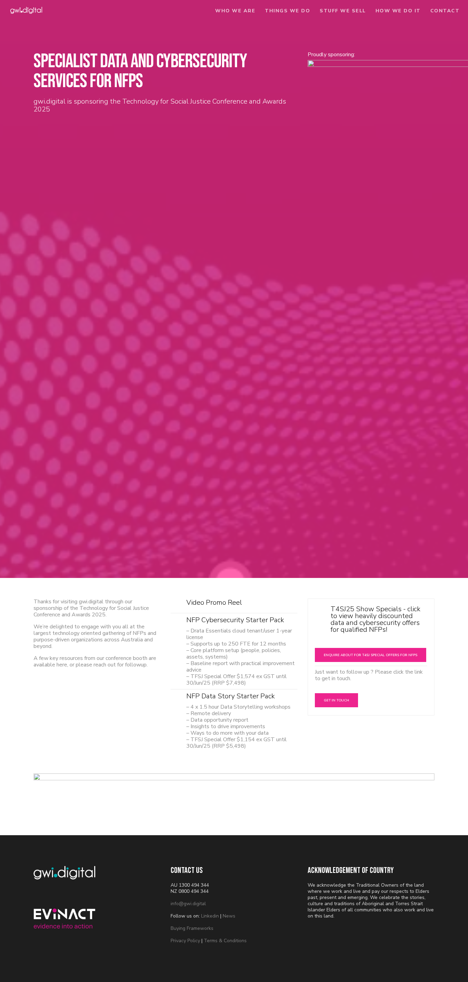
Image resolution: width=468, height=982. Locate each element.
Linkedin (210, 916)
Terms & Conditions (225, 940)
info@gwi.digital (188, 903)
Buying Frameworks (192, 928)
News (229, 916)
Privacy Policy (185, 940)
